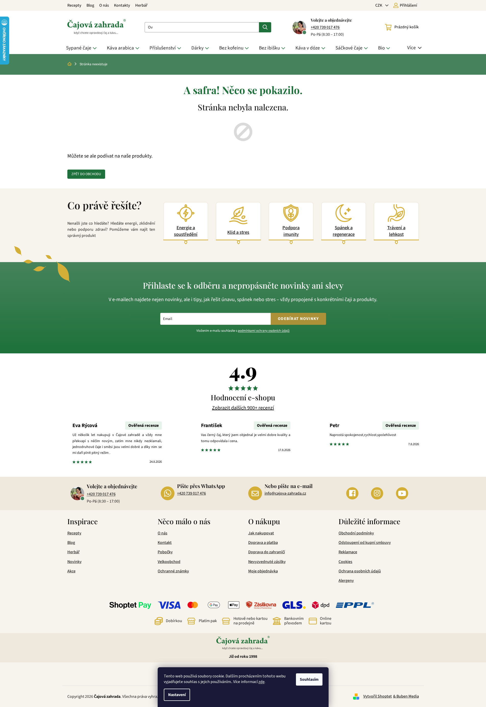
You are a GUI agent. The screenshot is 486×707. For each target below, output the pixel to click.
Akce (71, 571)
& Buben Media (406, 696)
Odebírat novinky (298, 319)
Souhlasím (309, 679)
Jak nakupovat (261, 533)
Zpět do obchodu (86, 174)
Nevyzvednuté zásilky (267, 561)
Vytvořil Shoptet (377, 696)
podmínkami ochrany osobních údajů (264, 330)
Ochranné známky (173, 571)
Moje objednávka (263, 571)
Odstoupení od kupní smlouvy (365, 542)
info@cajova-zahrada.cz (285, 493)
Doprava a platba (263, 542)
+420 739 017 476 (325, 27)
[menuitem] (82, 48)
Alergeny (346, 580)
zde (261, 682)
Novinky (74, 561)
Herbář (141, 5)
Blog (90, 5)
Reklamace (348, 552)
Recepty (74, 5)
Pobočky (165, 552)
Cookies (345, 561)
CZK (379, 5)
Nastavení (177, 695)
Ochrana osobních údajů (360, 571)
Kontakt (165, 542)
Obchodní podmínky (356, 533)
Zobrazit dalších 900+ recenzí (243, 408)
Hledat (265, 27)
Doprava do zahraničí (266, 552)
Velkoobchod (169, 561)
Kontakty (122, 5)
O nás (104, 5)
